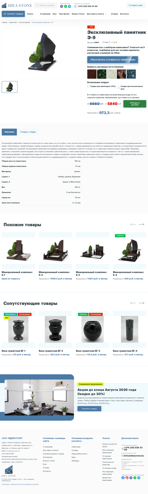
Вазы (74, 457)
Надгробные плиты (79, 454)
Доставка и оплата (95, 14)
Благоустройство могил (109, 445)
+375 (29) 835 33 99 (87, 6)
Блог (55, 14)
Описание (9, 132)
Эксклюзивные (24, 22)
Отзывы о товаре (28, 132)
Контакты (124, 14)
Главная (4, 22)
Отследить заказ (136, 5)
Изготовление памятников (108, 451)
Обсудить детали (135, 104)
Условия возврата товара (53, 454)
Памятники (13, 22)
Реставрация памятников (107, 473)
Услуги (30, 14)
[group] (18, 256)
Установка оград (109, 468)
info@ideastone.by (13, 451)
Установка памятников (107, 457)
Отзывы (114, 14)
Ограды (75, 450)
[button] (133, 224)
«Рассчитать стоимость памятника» (113, 59)
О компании (45, 14)
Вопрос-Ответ (78, 14)
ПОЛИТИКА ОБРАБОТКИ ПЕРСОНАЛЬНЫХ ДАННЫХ (20, 484)
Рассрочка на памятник (108, 463)
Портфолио (64, 14)
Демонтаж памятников (107, 479)
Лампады (75, 461)
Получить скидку (89, 409)
